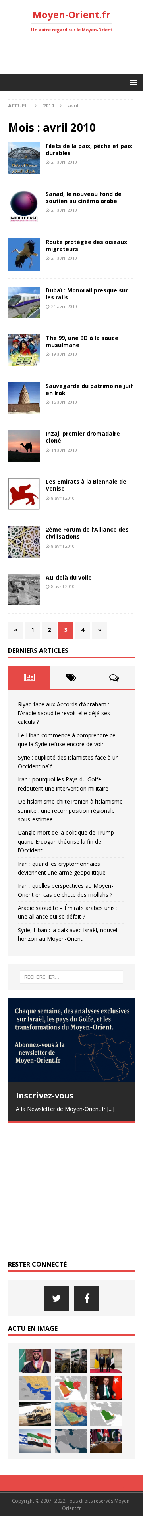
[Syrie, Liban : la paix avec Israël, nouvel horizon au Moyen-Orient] (35, 1441)
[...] (110, 1109)
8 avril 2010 (63, 498)
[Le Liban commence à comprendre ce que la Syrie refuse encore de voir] (71, 1361)
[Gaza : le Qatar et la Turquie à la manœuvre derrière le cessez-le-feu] (106, 1441)
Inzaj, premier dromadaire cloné (83, 437)
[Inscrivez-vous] (71, 1040)
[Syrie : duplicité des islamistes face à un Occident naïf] (106, 1361)
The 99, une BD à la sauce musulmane (82, 341)
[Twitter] (56, 1298)
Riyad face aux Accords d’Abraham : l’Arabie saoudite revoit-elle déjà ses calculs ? (64, 713)
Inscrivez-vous (44, 1095)
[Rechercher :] (71, 977)
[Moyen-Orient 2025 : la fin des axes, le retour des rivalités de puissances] (71, 1441)
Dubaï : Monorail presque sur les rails (87, 293)
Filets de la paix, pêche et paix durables (89, 149)
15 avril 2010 (64, 402)
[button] (132, 82)
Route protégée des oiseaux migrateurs (86, 245)
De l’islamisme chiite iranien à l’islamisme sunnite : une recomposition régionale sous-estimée (70, 810)
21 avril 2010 (64, 162)
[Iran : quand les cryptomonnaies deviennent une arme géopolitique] (35, 1414)
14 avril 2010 (64, 450)
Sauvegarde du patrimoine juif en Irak (89, 389)
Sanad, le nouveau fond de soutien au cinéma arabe (84, 197)
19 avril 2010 (64, 354)
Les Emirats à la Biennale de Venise (86, 485)
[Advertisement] (75, 53)
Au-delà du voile (69, 577)
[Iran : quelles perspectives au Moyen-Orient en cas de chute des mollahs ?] (71, 1414)
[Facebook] (86, 1298)
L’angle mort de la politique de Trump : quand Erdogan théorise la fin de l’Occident (67, 841)
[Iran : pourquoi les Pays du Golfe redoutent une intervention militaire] (35, 1388)
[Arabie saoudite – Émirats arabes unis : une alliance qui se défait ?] (106, 1414)
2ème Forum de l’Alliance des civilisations (87, 533)
